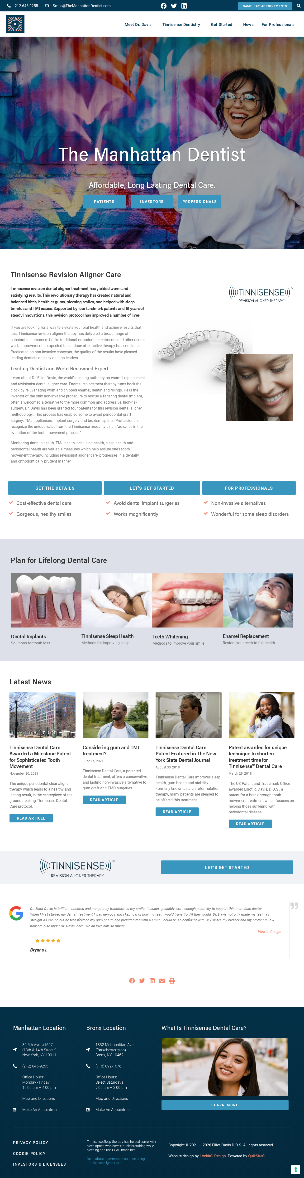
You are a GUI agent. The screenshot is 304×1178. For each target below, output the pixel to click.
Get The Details (55, 488)
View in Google (269, 931)
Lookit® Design (213, 1155)
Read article (31, 818)
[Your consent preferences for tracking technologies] (295, 1169)
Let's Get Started (152, 488)
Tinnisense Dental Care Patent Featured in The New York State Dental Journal (186, 753)
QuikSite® (256, 1155)
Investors (152, 201)
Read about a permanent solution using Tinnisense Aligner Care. (116, 1160)
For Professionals (249, 488)
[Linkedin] (184, 6)
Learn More (224, 1105)
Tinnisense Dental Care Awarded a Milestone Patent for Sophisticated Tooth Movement (40, 756)
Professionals (199, 201)
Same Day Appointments (265, 6)
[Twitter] (174, 6)
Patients (104, 201)
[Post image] (43, 715)
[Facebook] (164, 6)
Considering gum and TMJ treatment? (111, 750)
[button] (132, 980)
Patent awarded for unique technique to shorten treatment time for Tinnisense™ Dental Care (258, 756)
